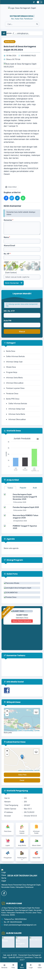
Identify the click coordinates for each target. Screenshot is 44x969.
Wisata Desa (11, 367)
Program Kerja (11, 372)
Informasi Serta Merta (14, 378)
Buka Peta (22, 775)
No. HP (7, 254)
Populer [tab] (23, 488)
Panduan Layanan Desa (15, 388)
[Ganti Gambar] (11, 273)
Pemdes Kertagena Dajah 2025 (26, 507)
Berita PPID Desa (12, 399)
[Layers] (36, 711)
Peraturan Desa (12, 393)
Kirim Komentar (12, 283)
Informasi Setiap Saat (14, 362)
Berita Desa (9, 42)
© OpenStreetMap (28, 730)
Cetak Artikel (12, 187)
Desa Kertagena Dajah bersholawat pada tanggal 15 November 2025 (25, 496)
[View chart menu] (37, 439)
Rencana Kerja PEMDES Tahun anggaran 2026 (25, 516)
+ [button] (7, 710)
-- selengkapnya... (15, 33)
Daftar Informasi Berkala (15, 356)
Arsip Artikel (12, 480)
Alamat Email (9, 245)
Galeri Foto (12, 574)
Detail (22, 780)
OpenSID (37, 730)
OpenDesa (28, 957)
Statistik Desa (13, 430)
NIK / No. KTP (9, 311)
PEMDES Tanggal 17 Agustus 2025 (25, 527)
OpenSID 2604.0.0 (15, 957)
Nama (7, 237)
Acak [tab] (35, 488)
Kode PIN (7, 321)
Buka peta (8, 732)
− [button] (7, 714)
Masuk (22, 331)
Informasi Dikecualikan (14, 383)
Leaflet (20, 730)
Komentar (8, 220)
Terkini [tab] (10, 488)
